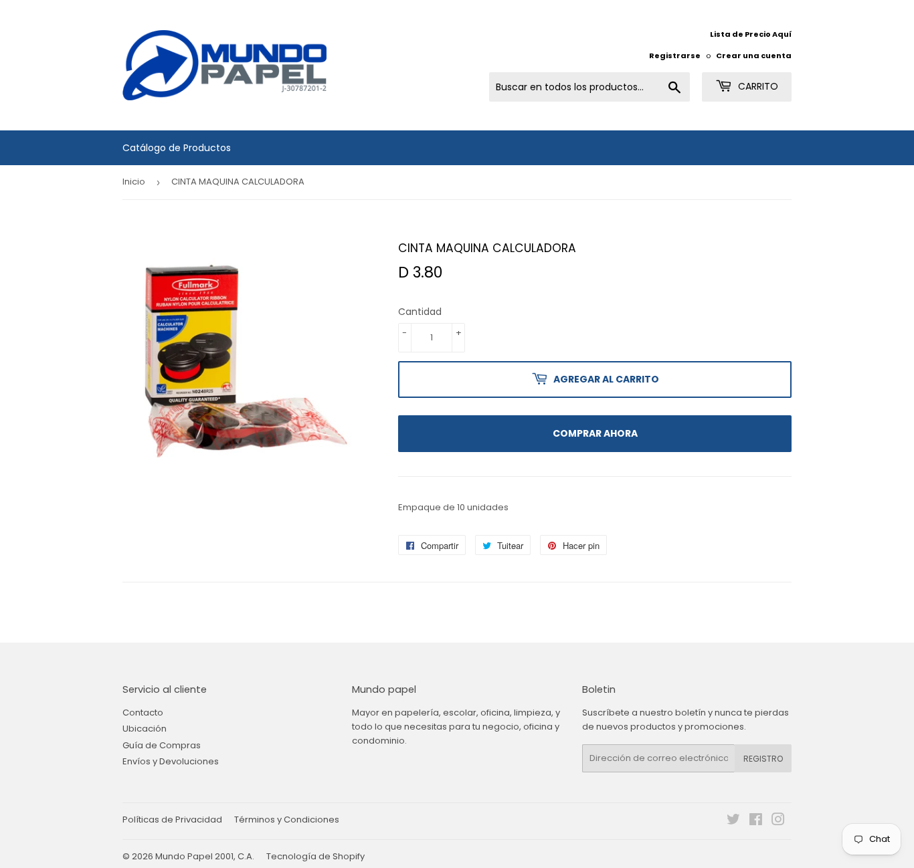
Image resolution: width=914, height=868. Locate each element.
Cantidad (420, 311)
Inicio (133, 181)
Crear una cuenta (754, 55)
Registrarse (675, 55)
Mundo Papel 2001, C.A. (204, 856)
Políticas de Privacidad (172, 819)
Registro (763, 758)
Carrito (756, 86)
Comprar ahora (595, 433)
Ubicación (144, 728)
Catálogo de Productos (176, 147)
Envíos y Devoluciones (170, 761)
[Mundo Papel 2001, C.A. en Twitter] (733, 821)
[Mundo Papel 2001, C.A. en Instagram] (778, 821)
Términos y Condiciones (286, 819)
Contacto (142, 712)
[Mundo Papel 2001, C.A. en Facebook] (756, 821)
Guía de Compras (161, 745)
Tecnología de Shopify (315, 856)
